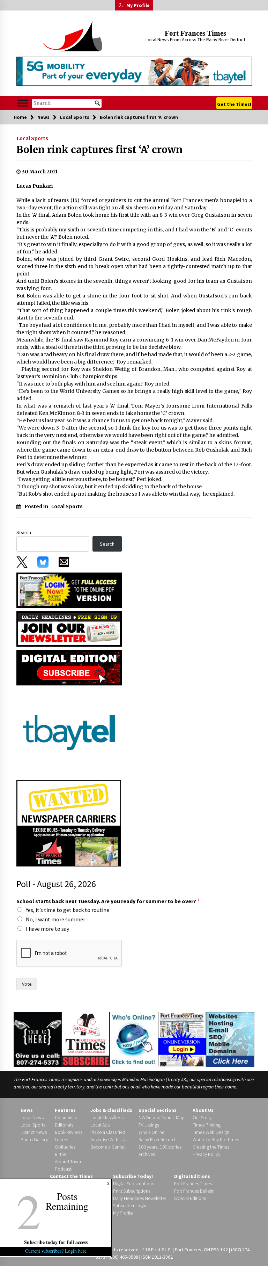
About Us (203, 1110)
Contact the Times (71, 1176)
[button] (121, 5)
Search (23, 532)
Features (65, 1110)
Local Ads (100, 1125)
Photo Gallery (34, 1139)
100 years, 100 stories (160, 1147)
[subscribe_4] (69, 628)
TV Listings (149, 1125)
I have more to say (47, 928)
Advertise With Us (107, 1139)
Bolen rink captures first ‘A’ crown (99, 149)
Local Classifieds (107, 1117)
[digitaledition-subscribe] (69, 667)
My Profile (138, 5)
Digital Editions (192, 1176)
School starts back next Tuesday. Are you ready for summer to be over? (108, 901)
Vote (27, 984)
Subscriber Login (129, 1205)
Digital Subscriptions (133, 1183)
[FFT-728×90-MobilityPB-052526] (134, 71)
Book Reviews (68, 1132)
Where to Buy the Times (216, 1139)
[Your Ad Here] (37, 1039)
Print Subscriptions (131, 1191)
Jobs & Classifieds (111, 1110)
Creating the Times (211, 1147)
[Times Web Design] (230, 1039)
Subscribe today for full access (56, 1242)
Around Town (68, 1161)
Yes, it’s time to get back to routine (67, 909)
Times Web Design (211, 1132)
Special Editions (190, 1198)
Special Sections (158, 1110)
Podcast (63, 1169)
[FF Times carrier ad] (68, 822)
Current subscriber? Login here (56, 1250)
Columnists (66, 1117)
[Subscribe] (85, 1039)
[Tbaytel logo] (68, 732)
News (27, 1110)
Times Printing (207, 1125)
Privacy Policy (206, 1154)
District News (34, 1132)
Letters (61, 1139)
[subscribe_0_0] (69, 590)
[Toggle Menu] (22, 103)
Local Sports (32, 138)
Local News (32, 1117)
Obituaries (65, 1147)
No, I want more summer (55, 919)
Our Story (202, 1117)
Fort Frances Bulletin (194, 1191)
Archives (147, 1154)
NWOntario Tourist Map (162, 1117)
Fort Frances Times (195, 33)
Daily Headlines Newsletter (139, 1198)
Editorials (64, 1125)
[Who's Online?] (134, 1039)
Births (60, 1154)
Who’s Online (151, 1132)
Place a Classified (107, 1132)
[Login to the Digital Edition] (182, 1038)
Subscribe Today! (133, 1176)
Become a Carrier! (108, 1147)
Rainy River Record (157, 1139)
